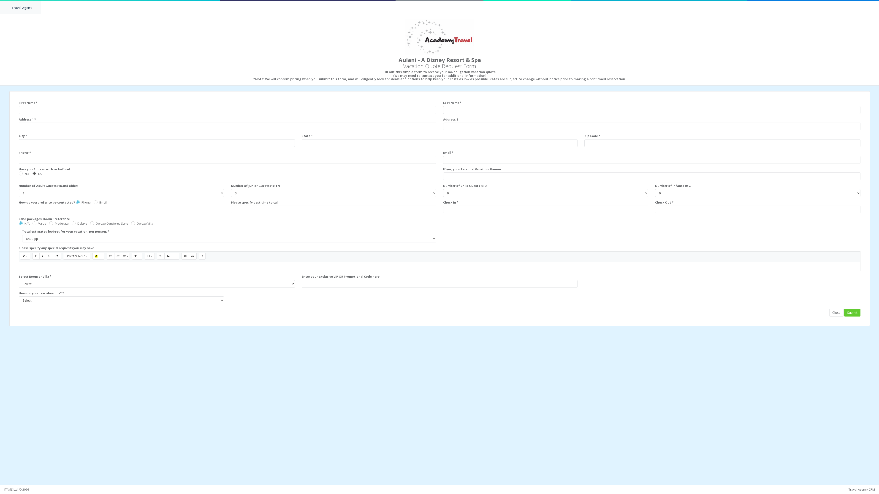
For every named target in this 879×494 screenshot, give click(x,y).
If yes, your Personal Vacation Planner (472, 169)
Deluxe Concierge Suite (112, 223)
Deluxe (82, 223)
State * (307, 136)
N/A (27, 223)
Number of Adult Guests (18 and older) (48, 186)
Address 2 (450, 119)
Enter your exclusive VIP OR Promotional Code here (341, 276)
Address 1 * (27, 119)
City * (23, 136)
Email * (448, 152)
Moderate (62, 223)
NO (40, 174)
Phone (86, 202)
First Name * (28, 103)
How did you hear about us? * (41, 293)
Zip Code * (592, 136)
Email (103, 202)
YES (27, 174)
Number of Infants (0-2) (673, 186)
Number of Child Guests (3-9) (465, 186)
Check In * (450, 202)
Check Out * (664, 202)
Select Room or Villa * (35, 276)
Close (836, 312)
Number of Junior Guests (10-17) (255, 186)
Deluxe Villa (145, 223)
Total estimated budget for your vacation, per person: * (65, 231)
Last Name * (452, 103)
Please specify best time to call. (255, 202)
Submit (852, 312)
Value (42, 223)
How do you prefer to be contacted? (47, 202)
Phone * (25, 152)
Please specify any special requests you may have (56, 248)
